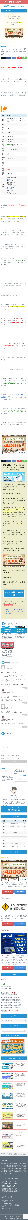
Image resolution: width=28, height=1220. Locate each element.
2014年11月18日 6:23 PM (6, 708)
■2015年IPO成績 (6, 1005)
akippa (15, 840)
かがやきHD (14, 843)
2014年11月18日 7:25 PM (6, 720)
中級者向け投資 (9, 1153)
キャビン (8, 668)
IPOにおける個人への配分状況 (11, 1205)
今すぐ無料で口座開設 (14, 593)
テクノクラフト (14, 838)
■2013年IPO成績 (6, 1007)
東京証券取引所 (6, 1203)
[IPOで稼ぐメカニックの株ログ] (14, 7)
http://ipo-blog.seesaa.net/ (8, 686)
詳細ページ (8, 891)
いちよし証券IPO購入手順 (9, 1188)
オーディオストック (14, 826)
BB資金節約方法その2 (8, 1186)
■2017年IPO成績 (6, 1004)
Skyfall (15, 832)
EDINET (4, 1206)
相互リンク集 (6, 1208)
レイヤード (15, 846)
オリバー (14, 829)
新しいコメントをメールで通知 (12, 755)
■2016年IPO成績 (16, 1004)
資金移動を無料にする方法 (9, 1182)
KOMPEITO (14, 823)
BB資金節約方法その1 (8, 1185)
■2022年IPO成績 (16, 999)
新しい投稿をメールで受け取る (12, 758)
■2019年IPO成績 (6, 1002)
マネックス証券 (11, 185)
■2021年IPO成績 (6, 1000)
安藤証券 (9, 189)
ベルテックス (15, 835)
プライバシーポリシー (11, 1216)
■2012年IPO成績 (16, 1007)
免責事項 (19, 1216)
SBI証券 (9, 179)
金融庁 (4, 1201)
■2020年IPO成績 (16, 1000)
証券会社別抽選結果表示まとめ (11, 1190)
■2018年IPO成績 (16, 1002)
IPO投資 (3, 46)
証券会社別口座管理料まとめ (10, 1191)
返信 (25, 688)
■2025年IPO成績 (6, 997)
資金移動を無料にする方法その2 (11, 1183)
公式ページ (20, 891)
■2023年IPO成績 (6, 999)
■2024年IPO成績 (16, 997)
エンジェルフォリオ (8, 1200)
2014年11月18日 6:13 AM (6, 693)
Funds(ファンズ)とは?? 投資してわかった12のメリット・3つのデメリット (14, 611)
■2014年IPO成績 (16, 1005)
